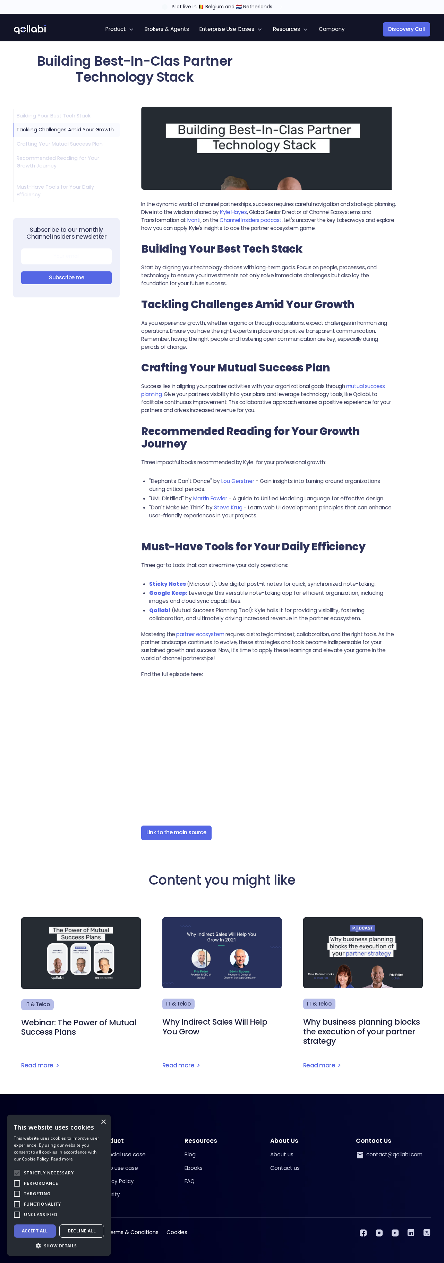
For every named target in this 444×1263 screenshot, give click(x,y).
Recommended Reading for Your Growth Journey (58, 161)
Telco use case (118, 1168)
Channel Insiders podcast (251, 220)
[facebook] (363, 1233)
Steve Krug (228, 507)
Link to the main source (176, 832)
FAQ (190, 1181)
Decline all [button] (82, 1231)
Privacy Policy (116, 1181)
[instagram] (379, 1233)
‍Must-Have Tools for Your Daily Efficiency (55, 190)
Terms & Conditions (133, 1232)
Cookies (176, 1232)
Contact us (285, 1168)
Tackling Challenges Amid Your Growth (65, 129)
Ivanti (193, 220)
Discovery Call (406, 29)
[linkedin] (411, 1233)
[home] (30, 29)
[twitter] (427, 1233)
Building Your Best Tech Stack (54, 115)
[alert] (59, 1185)
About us (281, 1154)
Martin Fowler (210, 498)
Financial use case (122, 1154)
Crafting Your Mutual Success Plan (60, 143)
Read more (62, 1159)
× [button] (103, 1122)
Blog (190, 1154)
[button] (119, 29)
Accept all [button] (35, 1231)
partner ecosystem (200, 634)
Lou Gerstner (237, 481)
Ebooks (194, 1168)
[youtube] (395, 1233)
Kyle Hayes (233, 212)
